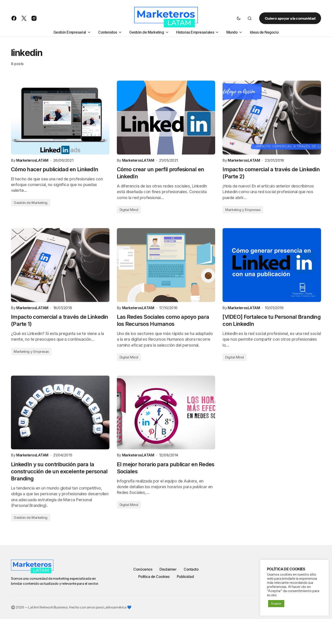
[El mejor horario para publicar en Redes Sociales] (166, 413)
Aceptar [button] (276, 603)
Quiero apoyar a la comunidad (290, 18)
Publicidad (185, 576)
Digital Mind (129, 210)
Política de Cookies (154, 576)
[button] (238, 18)
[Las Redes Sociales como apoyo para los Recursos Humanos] (166, 265)
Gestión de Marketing (30, 202)
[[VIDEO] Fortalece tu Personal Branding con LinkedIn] (271, 265)
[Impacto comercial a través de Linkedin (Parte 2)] (271, 118)
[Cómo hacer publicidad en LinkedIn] (60, 118)
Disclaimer (167, 569)
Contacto (191, 569)
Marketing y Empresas (242, 210)
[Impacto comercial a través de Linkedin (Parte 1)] (60, 265)
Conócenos (142, 569)
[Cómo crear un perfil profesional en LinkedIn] (166, 118)
